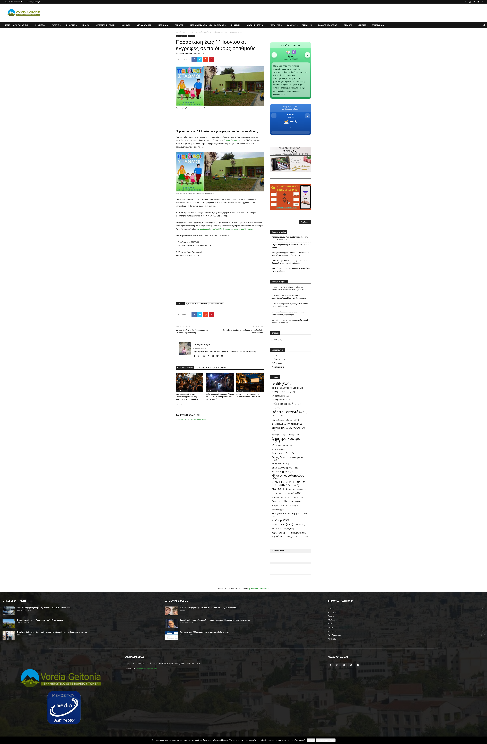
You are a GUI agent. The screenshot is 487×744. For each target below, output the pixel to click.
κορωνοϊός (280, 532)
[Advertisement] (220, 119)
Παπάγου (295, 501)
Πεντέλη (235, 25)
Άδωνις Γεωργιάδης (282, 400)
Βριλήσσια (40, 25)
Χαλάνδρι (291, 25)
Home (7, 25)
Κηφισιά (85, 25)
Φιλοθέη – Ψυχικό (255, 25)
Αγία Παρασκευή (20, 25)
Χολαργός (275, 25)
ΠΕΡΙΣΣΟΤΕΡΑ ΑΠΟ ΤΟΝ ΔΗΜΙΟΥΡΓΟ (211, 368)
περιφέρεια (299, 532)
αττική (300, 524)
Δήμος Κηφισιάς (283, 453)
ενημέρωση (277, 529)
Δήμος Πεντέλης (280, 464)
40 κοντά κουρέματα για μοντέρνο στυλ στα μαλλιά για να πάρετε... (208, 608)
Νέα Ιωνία (163, 25)
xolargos (290, 392)
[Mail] (474, 2)
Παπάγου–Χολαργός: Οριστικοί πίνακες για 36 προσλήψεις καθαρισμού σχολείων (290, 254)
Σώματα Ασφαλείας (327, 25)
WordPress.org (278, 367)
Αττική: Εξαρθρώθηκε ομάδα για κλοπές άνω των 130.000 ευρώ (290, 238)
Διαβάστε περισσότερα (326, 740)
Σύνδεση (275, 355)
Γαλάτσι (55, 25)
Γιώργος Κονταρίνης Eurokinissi (285, 420)
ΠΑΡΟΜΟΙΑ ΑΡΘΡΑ (185, 368)
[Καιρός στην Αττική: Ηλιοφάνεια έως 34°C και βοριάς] (9, 623)
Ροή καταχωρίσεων (280, 359)
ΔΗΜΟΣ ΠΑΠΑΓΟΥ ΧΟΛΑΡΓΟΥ (288, 429)
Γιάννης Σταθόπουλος (233, 140)
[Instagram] (470, 2)
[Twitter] (478, 2)
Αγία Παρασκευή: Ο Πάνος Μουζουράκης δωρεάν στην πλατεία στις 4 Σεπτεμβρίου (187, 396)
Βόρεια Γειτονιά (289, 411)
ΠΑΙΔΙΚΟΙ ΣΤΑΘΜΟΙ (216, 304)
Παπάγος (179, 25)
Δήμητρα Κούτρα (185, 53)
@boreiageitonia (259, 588)
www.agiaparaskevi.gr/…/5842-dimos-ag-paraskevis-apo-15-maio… (225, 229)
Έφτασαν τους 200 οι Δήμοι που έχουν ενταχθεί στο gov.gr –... (206, 632)
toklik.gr (278, 391)
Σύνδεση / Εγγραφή (33, 2)
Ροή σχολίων (277, 363)
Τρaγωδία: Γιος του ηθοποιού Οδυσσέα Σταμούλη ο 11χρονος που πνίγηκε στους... (215, 620)
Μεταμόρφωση (144, 25)
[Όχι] (484, 740)
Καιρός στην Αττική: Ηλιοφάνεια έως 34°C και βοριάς (290, 246)
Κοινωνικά (191, 36)
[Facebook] (466, 2)
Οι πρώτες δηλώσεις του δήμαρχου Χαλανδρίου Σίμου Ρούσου (243, 331)
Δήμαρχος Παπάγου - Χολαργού (285, 434)
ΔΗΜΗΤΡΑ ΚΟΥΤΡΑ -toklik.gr (287, 424)
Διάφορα (348, 25)
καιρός (289, 528)
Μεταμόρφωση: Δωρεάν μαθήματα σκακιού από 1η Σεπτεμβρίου (291, 269)
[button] (484, 25)
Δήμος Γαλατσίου (279, 449)
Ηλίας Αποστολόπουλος (288, 477)
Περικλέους (278, 509)
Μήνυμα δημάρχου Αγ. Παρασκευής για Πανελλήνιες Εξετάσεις (192, 331)
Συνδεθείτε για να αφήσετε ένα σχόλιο (191, 419)
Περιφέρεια (307, 25)
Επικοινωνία (378, 25)
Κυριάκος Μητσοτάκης (298, 489)
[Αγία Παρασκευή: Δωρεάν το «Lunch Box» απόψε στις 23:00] (250, 382)
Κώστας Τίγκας (279, 493)
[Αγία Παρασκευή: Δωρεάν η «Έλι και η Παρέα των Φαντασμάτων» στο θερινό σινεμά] (220, 382)
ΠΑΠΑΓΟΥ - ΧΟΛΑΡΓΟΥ (294, 497)
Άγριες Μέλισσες (280, 396)
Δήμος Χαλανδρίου (285, 467)
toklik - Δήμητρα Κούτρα (287, 387)
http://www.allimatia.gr (200, 348)
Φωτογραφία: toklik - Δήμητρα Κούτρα (289, 515)
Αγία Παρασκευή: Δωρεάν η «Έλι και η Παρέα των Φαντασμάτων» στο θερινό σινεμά (220, 396)
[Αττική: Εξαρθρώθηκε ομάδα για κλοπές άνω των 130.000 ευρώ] (9, 610)
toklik (281, 384)
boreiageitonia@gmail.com (147, 668)
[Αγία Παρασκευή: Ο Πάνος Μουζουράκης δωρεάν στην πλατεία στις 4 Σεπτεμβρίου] (189, 382)
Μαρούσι (125, 25)
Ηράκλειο (70, 25)
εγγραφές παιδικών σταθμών (196, 304)
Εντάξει (311, 740)
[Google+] (200, 356)
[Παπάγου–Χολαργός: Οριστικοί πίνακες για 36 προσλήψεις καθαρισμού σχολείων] (9, 635)
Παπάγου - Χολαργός (280, 505)
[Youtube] (482, 2)
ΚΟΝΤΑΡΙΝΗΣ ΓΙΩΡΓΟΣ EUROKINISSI (289, 483)
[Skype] (214, 356)
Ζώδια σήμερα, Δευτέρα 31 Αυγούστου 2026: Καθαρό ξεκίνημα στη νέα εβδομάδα (290, 262)
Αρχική (178, 32)
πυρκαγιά (303, 537)
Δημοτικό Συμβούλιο (282, 471)
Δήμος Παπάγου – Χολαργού (287, 458)
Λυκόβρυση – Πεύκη (105, 25)
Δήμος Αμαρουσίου (282, 445)
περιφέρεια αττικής (285, 536)
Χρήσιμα (362, 25)
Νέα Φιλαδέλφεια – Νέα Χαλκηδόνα (207, 25)
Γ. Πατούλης (277, 416)
